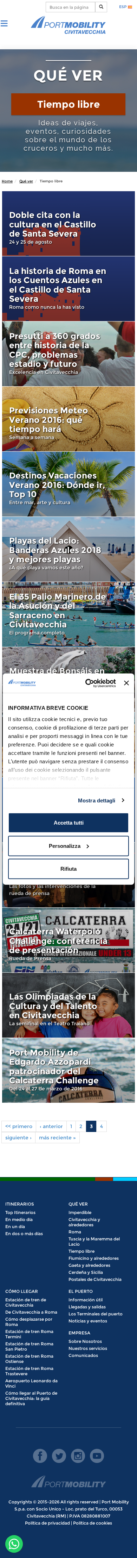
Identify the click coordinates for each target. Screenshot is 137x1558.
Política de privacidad (47, 1523)
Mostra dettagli (97, 800)
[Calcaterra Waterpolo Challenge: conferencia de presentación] (68, 940)
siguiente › (18, 1137)
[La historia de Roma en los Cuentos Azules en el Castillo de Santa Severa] (68, 288)
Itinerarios (19, 1204)
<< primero (18, 1126)
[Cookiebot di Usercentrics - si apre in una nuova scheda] (87, 683)
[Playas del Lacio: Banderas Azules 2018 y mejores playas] (68, 549)
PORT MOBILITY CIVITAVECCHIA (68, 25)
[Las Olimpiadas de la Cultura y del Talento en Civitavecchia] (68, 1005)
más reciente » (57, 1137)
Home (7, 181)
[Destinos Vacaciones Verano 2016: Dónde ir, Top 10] (68, 484)
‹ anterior (51, 1126)
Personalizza (64, 846)
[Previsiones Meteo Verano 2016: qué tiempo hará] (68, 419)
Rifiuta (68, 869)
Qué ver (26, 181)
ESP (123, 6)
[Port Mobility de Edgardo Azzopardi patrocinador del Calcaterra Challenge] (68, 1070)
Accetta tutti (69, 823)
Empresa (79, 1332)
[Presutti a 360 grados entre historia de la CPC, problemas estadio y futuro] (68, 353)
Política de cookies (92, 1523)
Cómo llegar (21, 1291)
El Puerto (80, 1291)
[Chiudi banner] (126, 683)
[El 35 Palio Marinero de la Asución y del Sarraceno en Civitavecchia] (68, 614)
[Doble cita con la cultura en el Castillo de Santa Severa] (68, 223)
